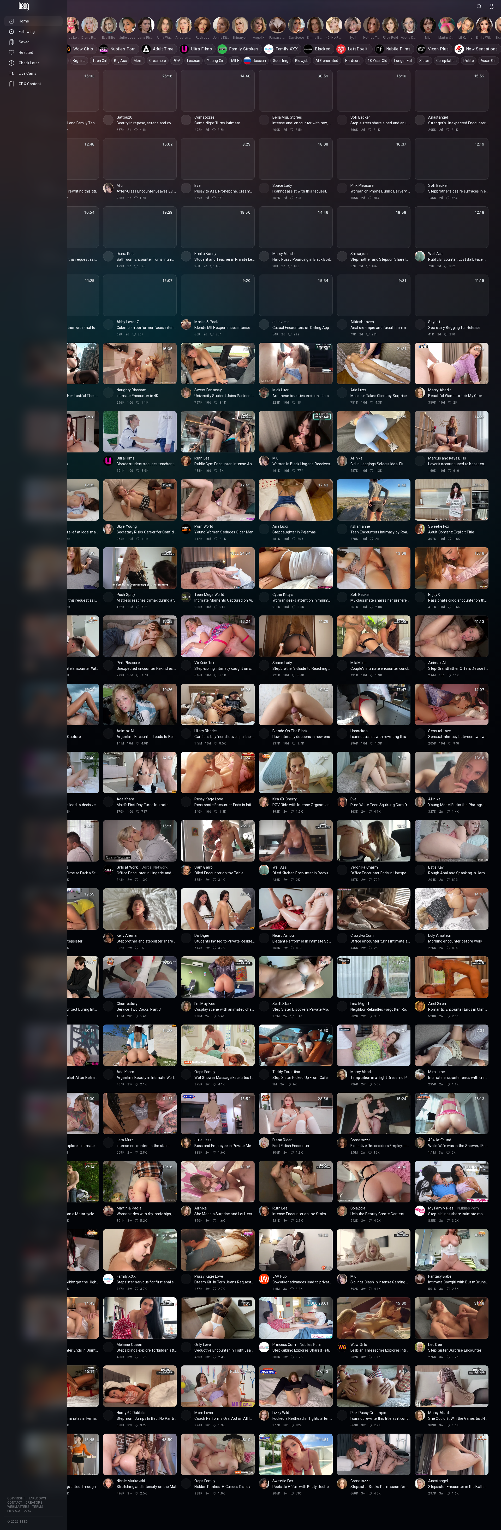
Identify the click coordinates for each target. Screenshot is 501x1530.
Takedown (37, 1498)
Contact (14, 1502)
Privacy (14, 1511)
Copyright (16, 1498)
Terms (37, 1507)
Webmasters (18, 1507)
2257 (28, 1511)
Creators (34, 1502)
